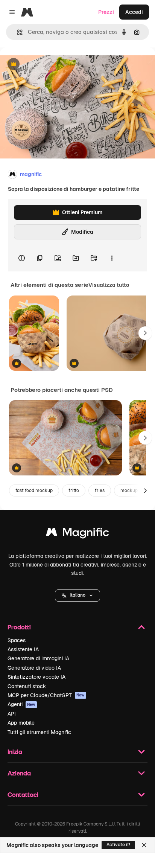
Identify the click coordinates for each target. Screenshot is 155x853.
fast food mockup (34, 490)
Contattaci (23, 794)
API (12, 713)
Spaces (17, 640)
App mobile (21, 722)
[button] (77, 595)
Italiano (77, 595)
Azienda (19, 773)
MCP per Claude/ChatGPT (46, 695)
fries (100, 490)
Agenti (21, 704)
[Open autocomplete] (16, 32)
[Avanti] (145, 333)
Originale (50, 64)
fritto (73, 490)
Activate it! (118, 845)
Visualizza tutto (108, 285)
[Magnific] (77, 534)
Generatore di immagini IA (38, 658)
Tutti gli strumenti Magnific (39, 732)
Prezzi (106, 12)
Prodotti (19, 627)
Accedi (134, 12)
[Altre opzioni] (111, 257)
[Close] (144, 845)
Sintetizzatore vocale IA (36, 676)
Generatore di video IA (34, 667)
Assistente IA (23, 649)
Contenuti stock (27, 686)
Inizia (15, 752)
